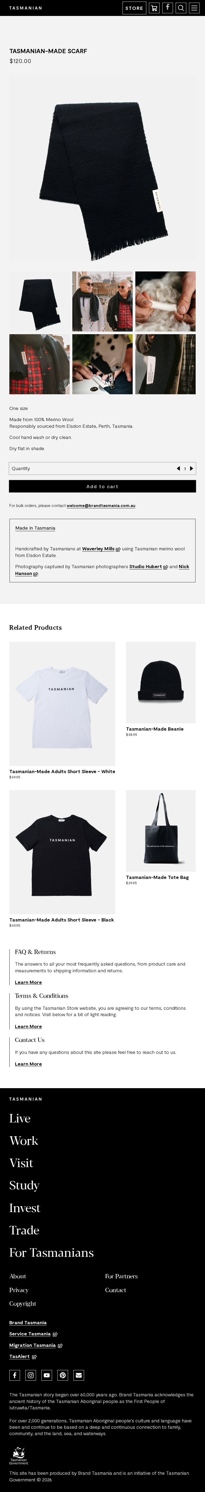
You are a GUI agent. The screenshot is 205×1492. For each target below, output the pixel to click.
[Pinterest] (62, 1375)
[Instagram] (30, 1375)
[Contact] (78, 1375)
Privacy (19, 1290)
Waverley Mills (98, 548)
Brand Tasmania (27, 1322)
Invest (25, 1209)
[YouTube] (46, 1375)
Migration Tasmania (32, 1345)
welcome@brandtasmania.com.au (101, 505)
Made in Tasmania (35, 528)
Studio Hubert (145, 566)
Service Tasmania (29, 1333)
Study (24, 1186)
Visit (21, 1164)
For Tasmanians (51, 1253)
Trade (24, 1231)
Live (19, 1119)
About (17, 1276)
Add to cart (102, 486)
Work (23, 1141)
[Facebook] (14, 1375)
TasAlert (19, 1356)
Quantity (21, 468)
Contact (115, 1290)
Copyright (22, 1304)
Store (134, 8)
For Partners (121, 1276)
